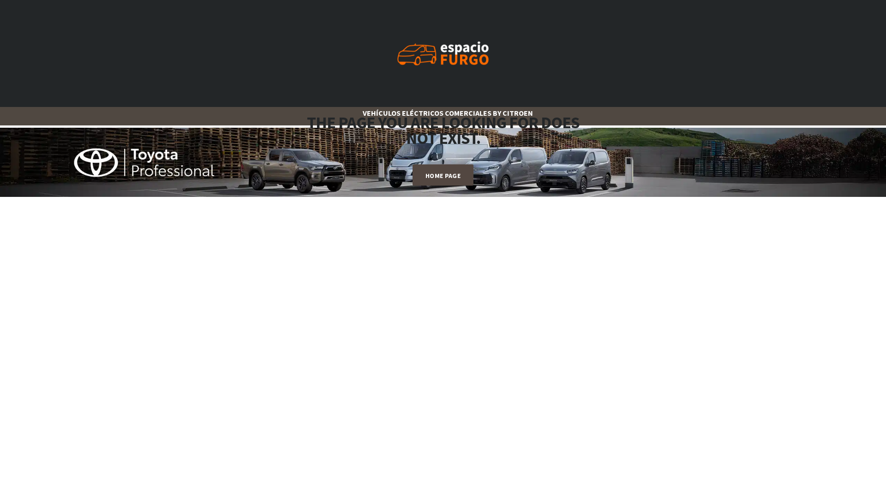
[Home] (443, 52)
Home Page (443, 176)
